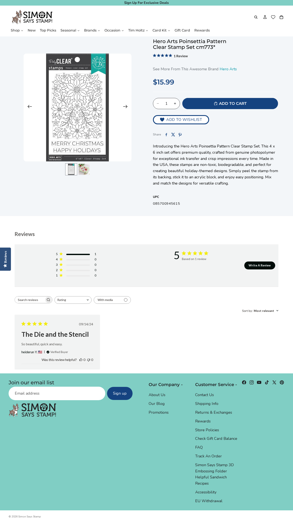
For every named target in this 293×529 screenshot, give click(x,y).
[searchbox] (29, 299)
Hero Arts (228, 69)
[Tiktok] (266, 382)
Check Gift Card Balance (216, 438)
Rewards (203, 421)
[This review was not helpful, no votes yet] (88, 360)
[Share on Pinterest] (180, 134)
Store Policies (207, 429)
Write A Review (260, 265)
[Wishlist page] (273, 17)
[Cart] (281, 17)
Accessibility (205, 491)
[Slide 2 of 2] (84, 169)
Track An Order (208, 455)
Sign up (120, 393)
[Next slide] (126, 107)
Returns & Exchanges (213, 412)
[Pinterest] (281, 382)
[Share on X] (173, 134)
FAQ (199, 447)
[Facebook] (244, 382)
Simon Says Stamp (29, 516)
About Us (157, 394)
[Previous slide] (28, 107)
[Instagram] (251, 382)
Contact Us (204, 394)
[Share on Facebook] (166, 134)
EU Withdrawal (208, 500)
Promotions (159, 412)
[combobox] (73, 300)
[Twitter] (274, 382)
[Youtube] (259, 382)
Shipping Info (206, 403)
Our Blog (157, 403)
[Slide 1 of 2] (71, 169)
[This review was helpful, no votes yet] (80, 360)
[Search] (256, 17)
